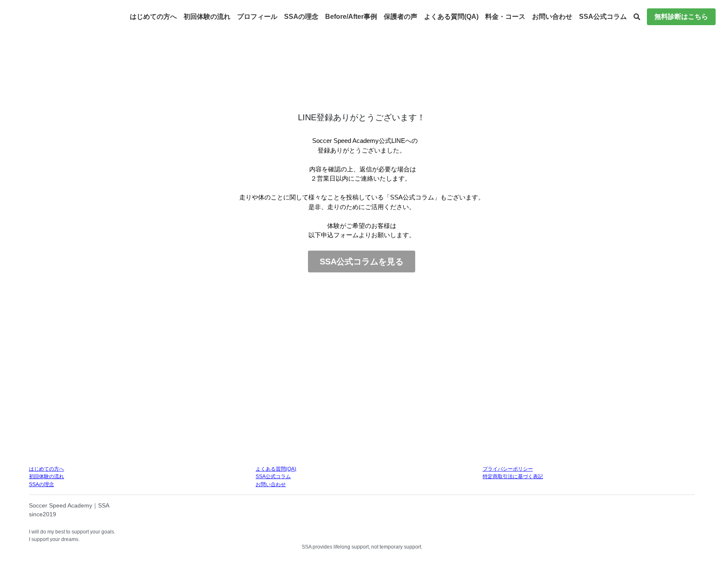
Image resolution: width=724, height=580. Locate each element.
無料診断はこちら (681, 16)
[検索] (637, 17)
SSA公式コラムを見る (361, 261)
